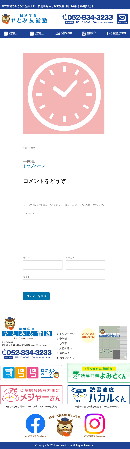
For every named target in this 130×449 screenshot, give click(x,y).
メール (70, 257)
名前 (26, 257)
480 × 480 (29, 147)
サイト (26, 276)
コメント (28, 213)
